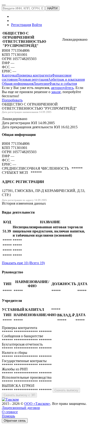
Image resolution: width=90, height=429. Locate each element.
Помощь (8, 416)
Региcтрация (21, 25)
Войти (37, 25)
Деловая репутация (33, 79)
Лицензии (41, 84)
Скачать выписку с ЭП (19, 395)
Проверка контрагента (34, 75)
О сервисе (10, 412)
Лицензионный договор (21, 408)
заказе (56, 92)
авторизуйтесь (62, 88)
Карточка (9, 75)
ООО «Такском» (37, 404)
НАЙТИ (52, 8)
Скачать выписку (66, 390)
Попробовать (12, 100)
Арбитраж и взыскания (66, 79)
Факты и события (63, 84)
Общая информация (17, 84)
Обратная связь (15, 420)
